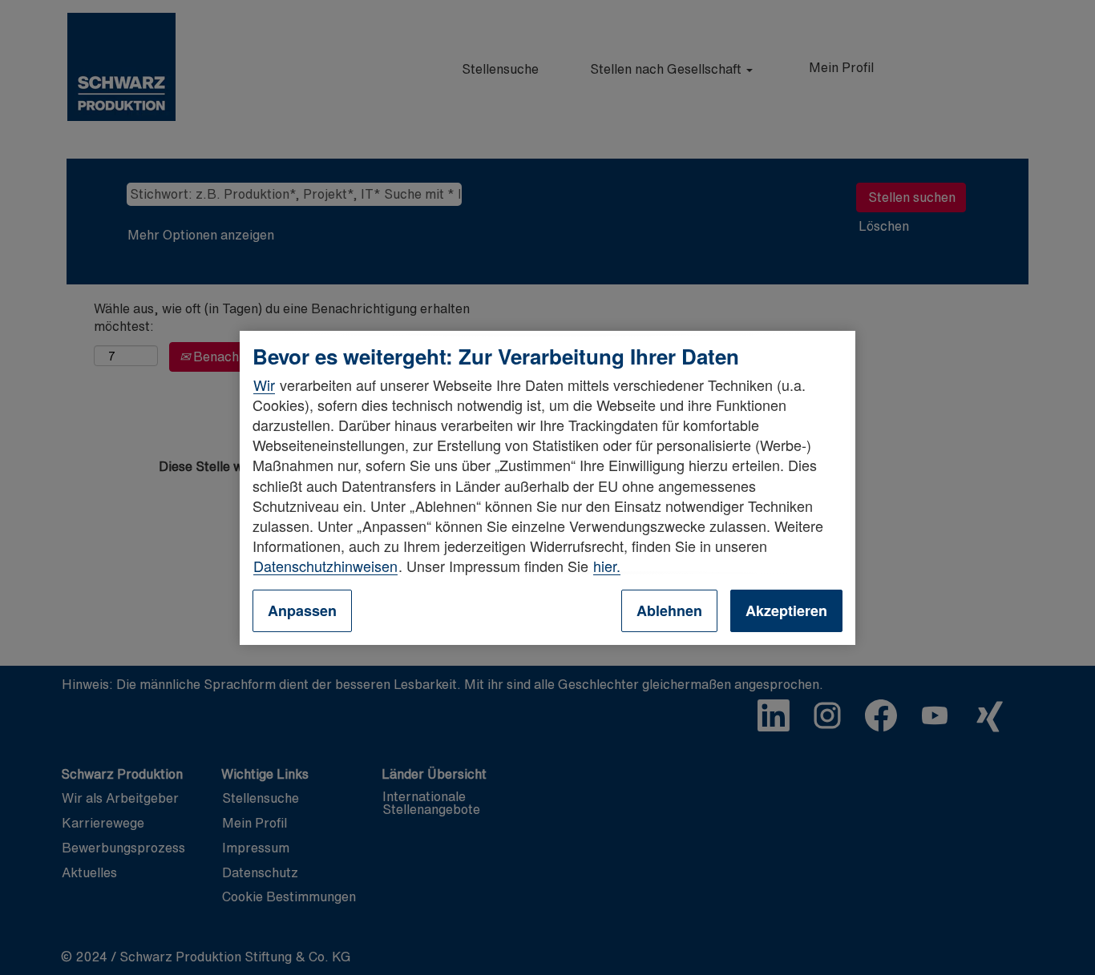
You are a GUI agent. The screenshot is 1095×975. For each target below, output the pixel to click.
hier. (606, 565)
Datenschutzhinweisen (325, 565)
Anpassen (302, 610)
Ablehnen (669, 610)
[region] (547, 487)
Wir (264, 384)
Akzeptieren (786, 610)
